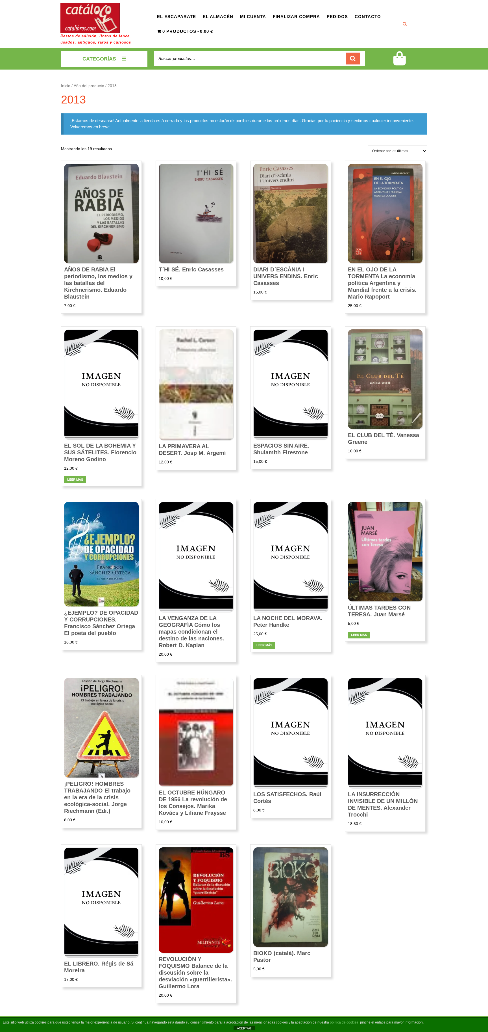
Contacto (368, 16)
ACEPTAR (244, 1028)
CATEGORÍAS (99, 59)
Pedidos (337, 16)
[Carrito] (399, 62)
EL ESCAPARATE (176, 16)
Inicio (65, 86)
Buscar (353, 59)
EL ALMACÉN (218, 16)
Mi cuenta (253, 16)
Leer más (75, 479)
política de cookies (344, 1022)
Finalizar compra (296, 16)
